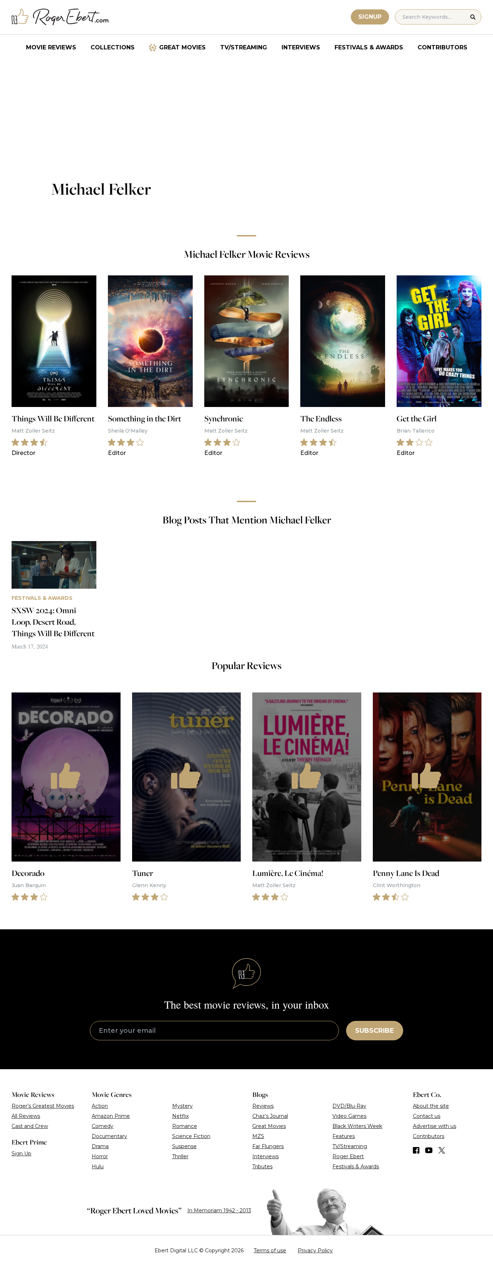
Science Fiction (191, 1136)
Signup (369, 16)
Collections (113, 47)
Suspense (184, 1146)
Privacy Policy (315, 1250)
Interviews (301, 47)
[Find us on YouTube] (429, 1150)
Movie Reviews (51, 47)
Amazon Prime (111, 1116)
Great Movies (182, 47)
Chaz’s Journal (270, 1116)
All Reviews (26, 1116)
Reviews (263, 1106)
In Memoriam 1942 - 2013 (219, 1210)
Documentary (109, 1136)
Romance (184, 1126)
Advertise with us (434, 1126)
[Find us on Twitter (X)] (442, 1150)
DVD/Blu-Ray (349, 1106)
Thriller (180, 1156)
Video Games (349, 1116)
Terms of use (270, 1250)
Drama (100, 1146)
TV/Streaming (243, 47)
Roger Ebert (348, 1156)
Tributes (262, 1166)
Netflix (180, 1116)
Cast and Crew (30, 1126)
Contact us (426, 1116)
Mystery (182, 1106)
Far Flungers (268, 1146)
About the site (431, 1106)
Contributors (442, 47)
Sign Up (21, 1153)
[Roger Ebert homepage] (60, 17)
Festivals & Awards (369, 47)
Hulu (98, 1166)
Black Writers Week (357, 1126)
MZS (258, 1136)
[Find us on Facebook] (416, 1150)
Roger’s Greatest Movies (43, 1106)
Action (100, 1106)
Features (343, 1136)
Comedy (102, 1126)
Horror (100, 1156)
